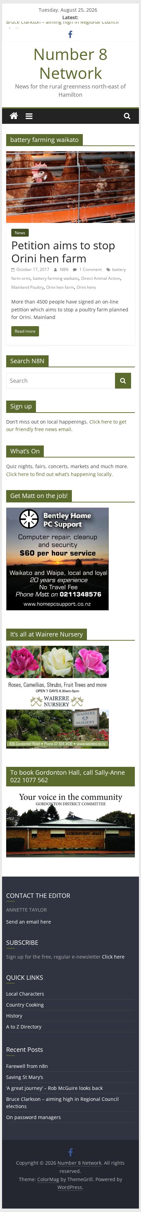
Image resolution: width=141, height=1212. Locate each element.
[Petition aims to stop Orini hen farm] (70, 155)
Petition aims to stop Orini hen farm (63, 251)
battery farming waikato (55, 278)
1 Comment (90, 269)
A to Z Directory (23, 1026)
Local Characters (25, 993)
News (20, 233)
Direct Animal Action (100, 278)
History (14, 1015)
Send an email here (28, 921)
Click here (113, 956)
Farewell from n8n (27, 1066)
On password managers (33, 1117)
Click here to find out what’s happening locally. (59, 474)
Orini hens (86, 287)
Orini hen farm (60, 287)
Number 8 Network (70, 63)
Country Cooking (25, 1004)
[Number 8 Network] (14, 116)
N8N (64, 269)
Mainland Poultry (27, 287)
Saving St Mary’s (24, 1077)
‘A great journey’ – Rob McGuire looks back (54, 1088)
